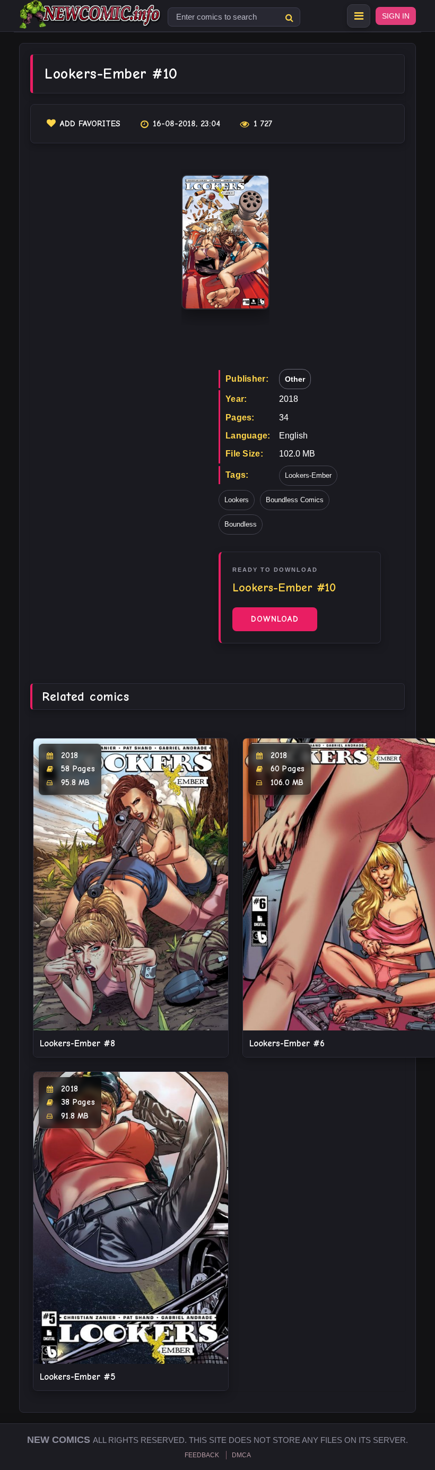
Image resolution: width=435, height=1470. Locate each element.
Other (295, 379)
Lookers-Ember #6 (287, 1043)
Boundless (240, 524)
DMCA (241, 1455)
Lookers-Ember (308, 475)
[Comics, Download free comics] (90, 21)
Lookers (236, 500)
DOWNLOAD (275, 619)
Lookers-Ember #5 (78, 1377)
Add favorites (90, 123)
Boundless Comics (295, 500)
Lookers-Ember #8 (77, 1043)
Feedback (202, 1455)
